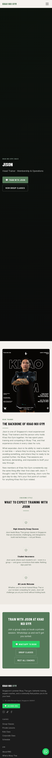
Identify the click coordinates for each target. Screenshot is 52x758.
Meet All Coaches (26, 660)
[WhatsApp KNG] (45, 751)
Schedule (6, 739)
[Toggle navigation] (47, 3)
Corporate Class (8, 736)
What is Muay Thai (9, 756)
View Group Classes (15, 188)
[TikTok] (7, 712)
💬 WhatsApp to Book (26, 644)
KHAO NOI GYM (9, 3)
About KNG (6, 752)
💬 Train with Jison (15, 180)
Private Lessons (8, 728)
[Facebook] (11, 712)
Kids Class (6, 732)
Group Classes (26, 652)
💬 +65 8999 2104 (11, 706)
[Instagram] (3, 712)
